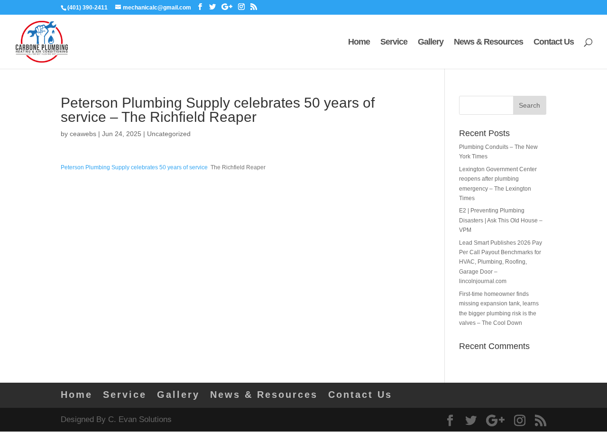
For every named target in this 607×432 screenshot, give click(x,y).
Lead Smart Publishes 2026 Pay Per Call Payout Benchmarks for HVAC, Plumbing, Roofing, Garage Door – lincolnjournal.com (500, 262)
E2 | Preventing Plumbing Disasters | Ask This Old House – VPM (501, 220)
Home (359, 42)
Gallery (430, 42)
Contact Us (553, 42)
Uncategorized (169, 134)
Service (393, 42)
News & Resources (488, 42)
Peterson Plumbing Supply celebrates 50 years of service (134, 167)
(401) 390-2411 (87, 7)
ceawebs (83, 134)
